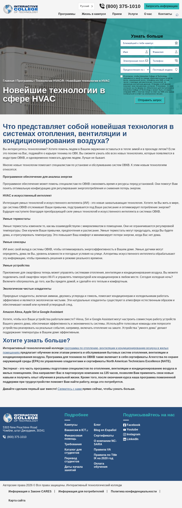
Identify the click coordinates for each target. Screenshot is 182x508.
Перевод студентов (72, 460)
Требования (73, 444)
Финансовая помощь (73, 437)
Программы (66, 13)
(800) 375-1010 (123, 6)
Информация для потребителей (81, 491)
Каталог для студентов (73, 451)
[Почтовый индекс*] (176, 69)
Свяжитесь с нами (70, 388)
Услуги (133, 13)
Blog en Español (105, 430)
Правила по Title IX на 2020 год (105, 456)
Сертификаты (104, 435)
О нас (148, 13)
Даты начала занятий (74, 468)
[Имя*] (146, 51)
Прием (117, 13)
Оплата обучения (100, 465)
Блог (97, 424)
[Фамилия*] (176, 51)
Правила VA (102, 449)
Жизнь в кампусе (94, 13)
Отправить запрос (150, 100)
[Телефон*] (176, 60)
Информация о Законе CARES (30, 491)
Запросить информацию (162, 6)
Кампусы (71, 424)
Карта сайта (17, 500)
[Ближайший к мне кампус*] (176, 43)
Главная (8, 80)
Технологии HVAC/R (50, 80)
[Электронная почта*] (146, 60)
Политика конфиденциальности (134, 491)
